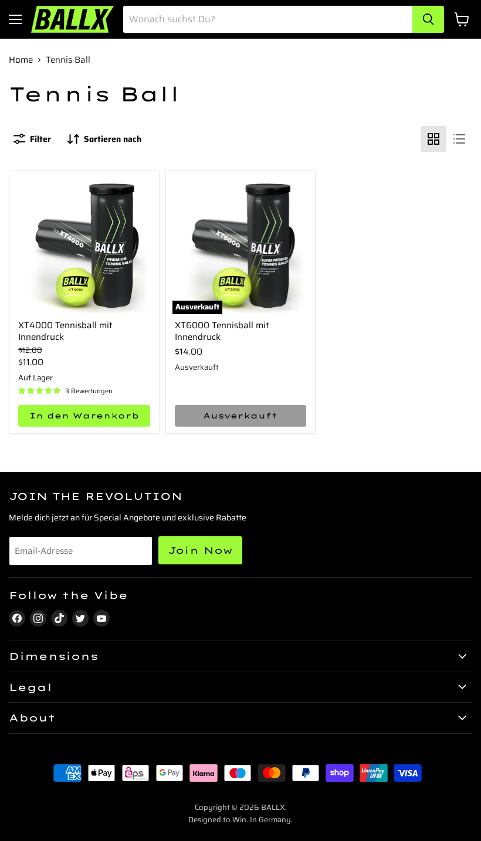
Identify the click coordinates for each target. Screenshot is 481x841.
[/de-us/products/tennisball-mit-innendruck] (84, 246)
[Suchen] (428, 19)
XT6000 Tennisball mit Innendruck (222, 331)
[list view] (459, 139)
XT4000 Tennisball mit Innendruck (65, 331)
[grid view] (433, 139)
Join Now (200, 550)
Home (21, 60)
